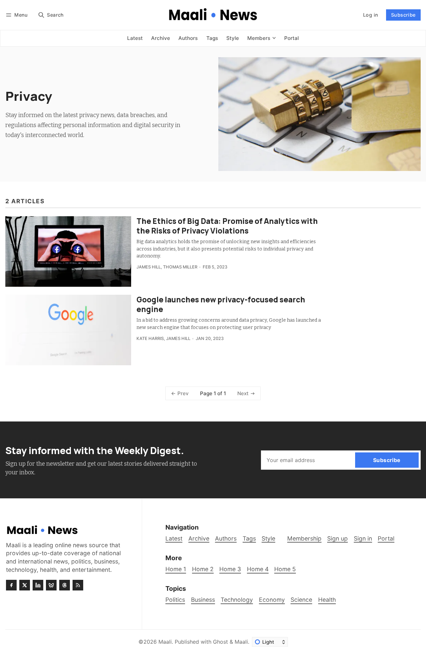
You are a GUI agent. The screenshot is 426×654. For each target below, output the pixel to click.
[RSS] (78, 585)
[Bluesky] (51, 585)
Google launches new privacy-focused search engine (220, 304)
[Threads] (64, 585)
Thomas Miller (180, 266)
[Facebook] (11, 585)
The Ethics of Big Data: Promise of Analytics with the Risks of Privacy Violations (227, 226)
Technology (237, 599)
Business (203, 599)
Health (327, 599)
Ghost (220, 641)
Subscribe (403, 15)
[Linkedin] (38, 585)
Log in (370, 15)
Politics (175, 599)
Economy (272, 599)
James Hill (148, 266)
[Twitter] (24, 585)
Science (301, 599)
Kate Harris (150, 338)
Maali (165, 641)
